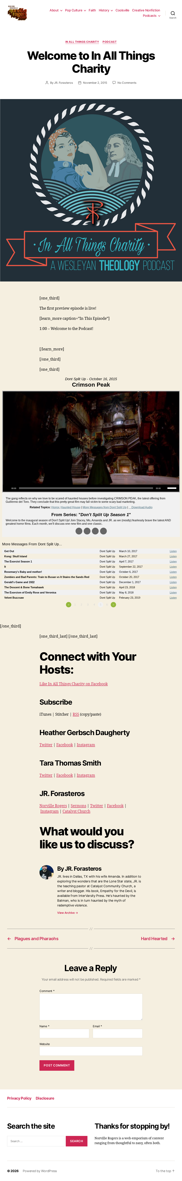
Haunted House (71, 507)
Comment (47, 991)
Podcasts (150, 15)
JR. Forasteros (63, 82)
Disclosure (45, 1098)
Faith (92, 10)
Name (44, 1026)
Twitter (45, 745)
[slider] (172, 488)
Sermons (78, 805)
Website (44, 1044)
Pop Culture (73, 10)
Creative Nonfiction (146, 10)
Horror (55, 507)
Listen (173, 551)
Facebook (64, 745)
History (104, 10)
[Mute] (164, 488)
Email (97, 1026)
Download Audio (142, 507)
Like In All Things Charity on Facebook (73, 684)
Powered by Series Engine (167, 614)
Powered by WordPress (40, 1171)
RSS (76, 714)
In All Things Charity (82, 41)
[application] (91, 488)
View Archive (67, 912)
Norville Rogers (53, 805)
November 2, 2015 (95, 82)
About (54, 10)
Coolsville (122, 10)
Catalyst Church (76, 811)
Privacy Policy (19, 1098)
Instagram (86, 745)
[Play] (7, 488)
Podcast (110, 41)
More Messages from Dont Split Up (105, 507)
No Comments (126, 82)
